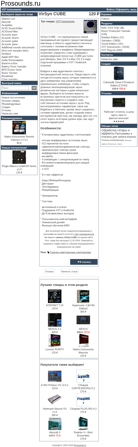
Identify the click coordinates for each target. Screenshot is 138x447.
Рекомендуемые (11, 103)
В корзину (85, 262)
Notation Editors (110, 37)
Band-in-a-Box (10, 63)
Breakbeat (7, 76)
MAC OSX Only (110, 27)
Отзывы (6, 110)
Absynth (6, 21)
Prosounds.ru (80, 445)
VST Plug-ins (108, 50)
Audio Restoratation (12, 60)
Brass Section (9, 72)
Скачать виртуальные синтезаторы (70, 252)
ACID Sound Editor (12, 28)
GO (34, 88)
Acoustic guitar (10, 41)
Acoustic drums (10, 37)
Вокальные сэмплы (115, 144)
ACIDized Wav (10, 31)
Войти (110, 9)
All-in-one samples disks (15, 50)
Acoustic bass (9, 34)
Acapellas (7, 25)
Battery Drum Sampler (14, 66)
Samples (106, 40)
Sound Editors (109, 43)
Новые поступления (13, 97)
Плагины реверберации (112, 140)
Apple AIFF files (10, 56)
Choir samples (10, 79)
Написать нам (10, 113)
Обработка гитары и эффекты (115, 132)
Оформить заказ (126, 9)
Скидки (6, 107)
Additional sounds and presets (18, 47)
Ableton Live (8, 18)
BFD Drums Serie (11, 69)
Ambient (6, 53)
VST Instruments (65, 21)
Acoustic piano (10, 44)
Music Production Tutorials (115, 31)
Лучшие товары (11, 100)
